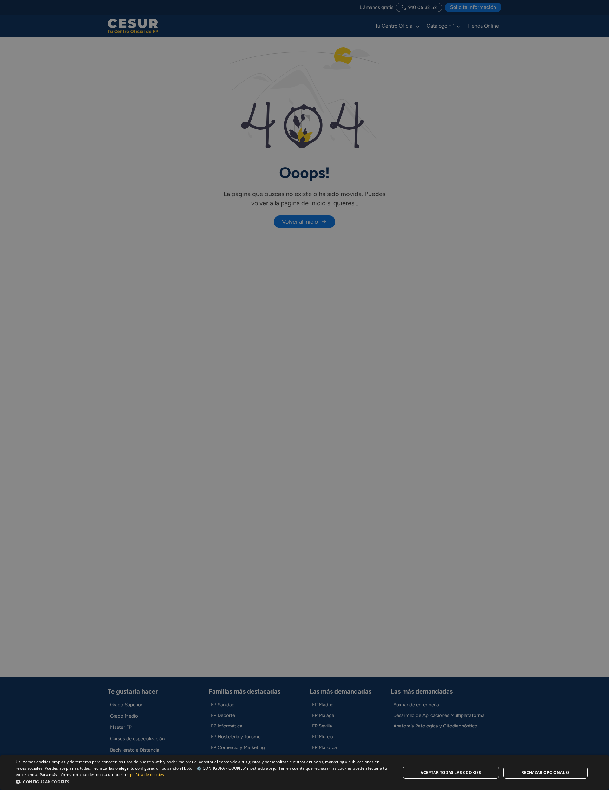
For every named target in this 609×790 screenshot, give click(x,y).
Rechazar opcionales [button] (545, 772)
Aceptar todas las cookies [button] (451, 772)
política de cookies (147, 774)
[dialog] (304, 772)
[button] (202, 781)
